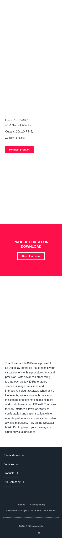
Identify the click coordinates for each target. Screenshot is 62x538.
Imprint (21, 504)
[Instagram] (27, 532)
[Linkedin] (31, 532)
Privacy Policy (37, 504)
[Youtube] (35, 532)
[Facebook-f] (23, 532)
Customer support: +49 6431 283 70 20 (31, 510)
